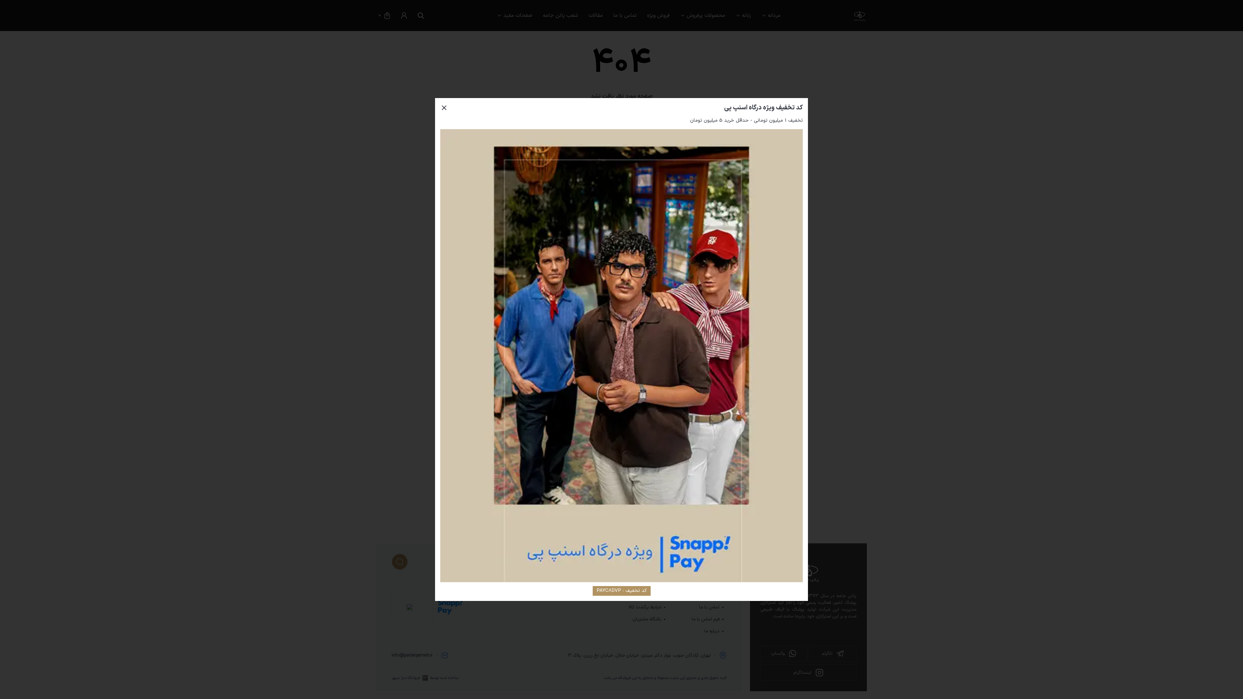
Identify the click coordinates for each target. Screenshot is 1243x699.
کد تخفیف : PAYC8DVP (622, 590)
